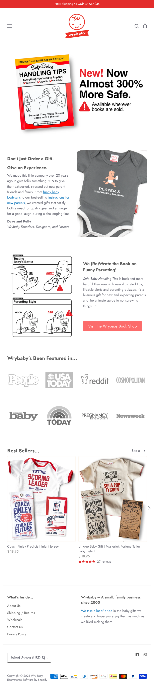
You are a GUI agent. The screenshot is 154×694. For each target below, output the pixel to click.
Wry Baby (36, 675)
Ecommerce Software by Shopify (27, 680)
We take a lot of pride (96, 610)
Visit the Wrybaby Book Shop (112, 326)
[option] (77, 93)
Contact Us (15, 626)
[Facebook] (137, 655)
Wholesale (14, 619)
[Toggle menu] (9, 26)
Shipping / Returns (21, 612)
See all (137, 450)
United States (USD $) (27, 657)
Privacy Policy (16, 634)
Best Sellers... (23, 450)
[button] (4, 508)
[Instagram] (145, 655)
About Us (13, 605)
